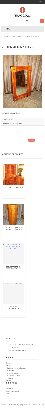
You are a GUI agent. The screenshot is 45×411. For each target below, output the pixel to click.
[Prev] (26, 154)
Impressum (9, 388)
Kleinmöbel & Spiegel (23, 36)
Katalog (9, 36)
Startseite (3, 36)
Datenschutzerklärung (12, 391)
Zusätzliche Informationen (12, 124)
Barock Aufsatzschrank (13, 188)
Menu (40, 1)
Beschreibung (8, 120)
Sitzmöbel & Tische (13, 373)
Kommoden (10, 370)
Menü (8, 29)
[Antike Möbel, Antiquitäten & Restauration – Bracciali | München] (22, 17)
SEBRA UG (23, 405)
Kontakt (8, 380)
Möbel (14, 36)
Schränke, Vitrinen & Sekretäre (16, 368)
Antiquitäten (9, 378)
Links (7, 393)
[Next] (29, 154)
